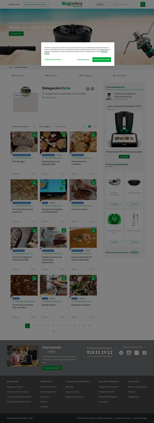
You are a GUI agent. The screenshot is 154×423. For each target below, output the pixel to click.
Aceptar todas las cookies (102, 59)
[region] (77, 54)
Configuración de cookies (53, 59)
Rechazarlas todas (83, 59)
